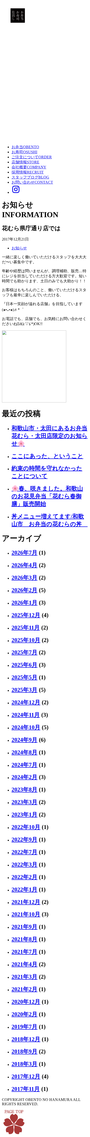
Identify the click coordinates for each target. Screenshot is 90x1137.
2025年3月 (24, 690)
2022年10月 (26, 827)
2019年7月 (24, 1027)
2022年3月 (24, 864)
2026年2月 (24, 590)
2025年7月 (24, 652)
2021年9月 (24, 927)
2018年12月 (26, 1039)
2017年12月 (26, 1076)
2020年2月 (24, 1014)
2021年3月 (24, 977)
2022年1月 (24, 889)
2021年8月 (24, 939)
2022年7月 (24, 852)
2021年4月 (24, 964)
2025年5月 (24, 677)
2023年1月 (24, 814)
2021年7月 (24, 952)
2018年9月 (24, 1051)
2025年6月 (24, 665)
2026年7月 (24, 553)
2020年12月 (26, 1002)
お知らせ (19, 248)
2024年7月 (24, 765)
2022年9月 (24, 839)
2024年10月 (26, 727)
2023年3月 (24, 802)
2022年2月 (24, 877)
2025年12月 (26, 615)
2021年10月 (26, 914)
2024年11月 (26, 715)
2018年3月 (24, 1064)
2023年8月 (24, 789)
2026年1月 (24, 602)
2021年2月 (24, 989)
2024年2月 (24, 777)
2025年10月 (26, 640)
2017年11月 (26, 1089)
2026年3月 (24, 578)
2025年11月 (26, 627)
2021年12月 (26, 902)
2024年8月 (24, 752)
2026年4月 (24, 565)
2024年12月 (26, 702)
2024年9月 (24, 740)
